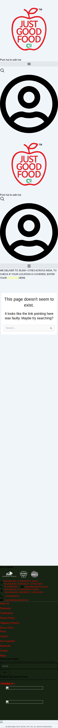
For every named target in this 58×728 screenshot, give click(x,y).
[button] (29, 64)
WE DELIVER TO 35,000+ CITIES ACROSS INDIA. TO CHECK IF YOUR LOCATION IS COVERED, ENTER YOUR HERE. (28, 274)
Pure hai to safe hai (10, 59)
